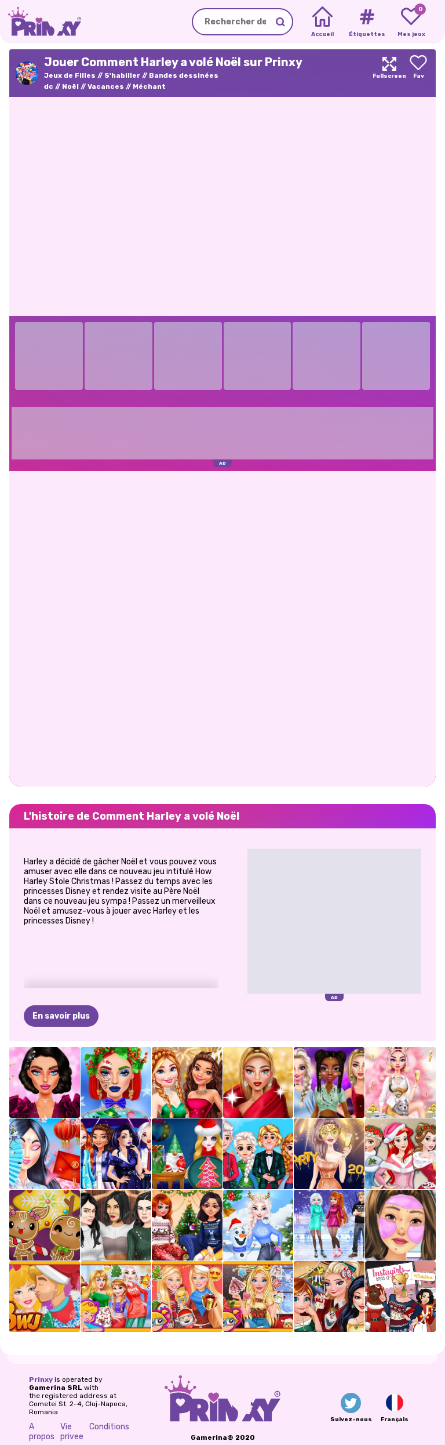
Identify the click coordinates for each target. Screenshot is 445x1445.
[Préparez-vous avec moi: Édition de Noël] (400, 1225)
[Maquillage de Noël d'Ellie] (116, 1082)
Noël (70, 86)
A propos (41, 1432)
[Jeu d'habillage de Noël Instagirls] (400, 1296)
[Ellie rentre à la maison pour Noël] (187, 1296)
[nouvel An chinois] (44, 1153)
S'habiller (122, 75)
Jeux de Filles (70, 75)
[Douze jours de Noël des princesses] (116, 1296)
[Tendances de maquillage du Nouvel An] (44, 1082)
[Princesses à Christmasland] (329, 1296)
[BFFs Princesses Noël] (400, 1153)
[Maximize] (389, 73)
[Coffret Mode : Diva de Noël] (258, 1082)
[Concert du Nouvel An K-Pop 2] (329, 1082)
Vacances (105, 86)
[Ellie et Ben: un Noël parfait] (44, 1296)
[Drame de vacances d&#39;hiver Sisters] (329, 1225)
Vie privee (71, 1432)
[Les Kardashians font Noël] (116, 1225)
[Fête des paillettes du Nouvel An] (187, 1082)
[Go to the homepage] (40, 22)
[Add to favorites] (418, 73)
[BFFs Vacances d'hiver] (187, 1225)
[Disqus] (222, 628)
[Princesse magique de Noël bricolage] (187, 1153)
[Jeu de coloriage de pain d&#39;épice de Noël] (44, 1225)
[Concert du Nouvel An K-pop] (116, 1153)
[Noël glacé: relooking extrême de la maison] (258, 1225)
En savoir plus (61, 1016)
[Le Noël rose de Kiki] (400, 1082)
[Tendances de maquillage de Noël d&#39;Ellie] (258, 1296)
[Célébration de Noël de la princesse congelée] (258, 1153)
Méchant (149, 86)
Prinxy (41, 1379)
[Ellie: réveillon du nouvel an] (329, 1153)
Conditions (109, 1427)
